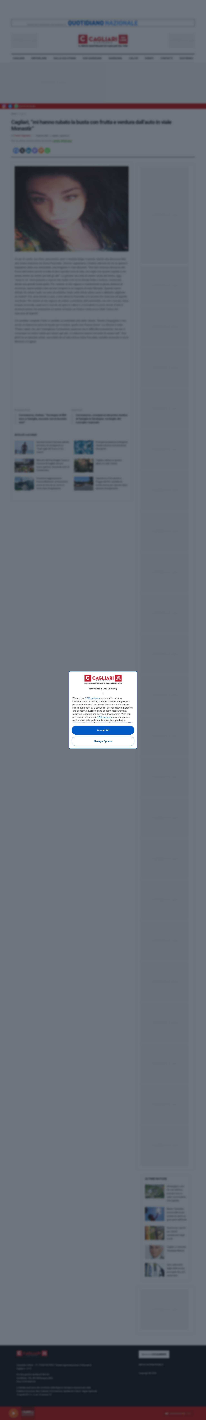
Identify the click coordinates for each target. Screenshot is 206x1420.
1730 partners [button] (92, 698)
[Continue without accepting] (103, 693)
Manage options (103, 741)
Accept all (103, 730)
